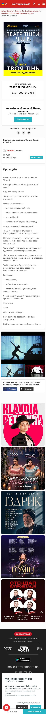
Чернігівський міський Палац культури (17, 13)
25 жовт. (10, 150)
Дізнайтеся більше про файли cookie (20, 696)
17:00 (8, 155)
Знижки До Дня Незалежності (27, 11)
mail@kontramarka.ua (23, 667)
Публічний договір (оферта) (23, 641)
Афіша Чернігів (7, 11)
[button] (43, 334)
